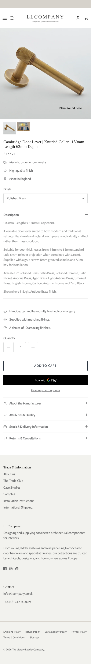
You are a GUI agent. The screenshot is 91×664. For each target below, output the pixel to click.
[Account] (77, 18)
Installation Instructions (18, 501)
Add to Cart (45, 366)
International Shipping (17, 507)
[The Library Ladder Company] (45, 18)
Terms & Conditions (14, 637)
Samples (9, 494)
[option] (45, 73)
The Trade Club (13, 481)
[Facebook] (5, 568)
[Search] (14, 18)
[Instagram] (10, 568)
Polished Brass (16, 198)
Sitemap (34, 637)
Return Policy (32, 631)
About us (9, 474)
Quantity (9, 338)
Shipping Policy (12, 631)
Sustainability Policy (56, 631)
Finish (7, 189)
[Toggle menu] (4, 18)
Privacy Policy (79, 631)
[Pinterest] (16, 568)
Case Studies (11, 487)
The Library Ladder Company (28, 649)
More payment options (45, 390)
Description (11, 215)
